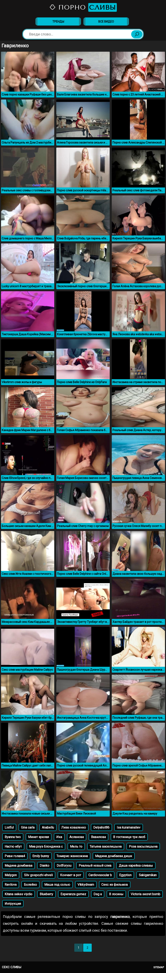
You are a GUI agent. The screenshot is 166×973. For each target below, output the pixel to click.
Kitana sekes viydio (18, 894)
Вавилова (98, 837)
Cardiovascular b (100, 875)
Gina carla (28, 827)
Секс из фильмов (114, 884)
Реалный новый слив (95, 865)
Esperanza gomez (73, 894)
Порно (86, 7)
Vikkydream (86, 884)
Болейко (30, 884)
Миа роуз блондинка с (46, 846)
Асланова (76, 837)
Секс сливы (11, 967)
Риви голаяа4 (15, 856)
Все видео (106, 21)
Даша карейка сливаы (136, 865)
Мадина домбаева (18, 865)
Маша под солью (57, 884)
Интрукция (13, 904)
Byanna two (13, 837)
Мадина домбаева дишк (113, 856)
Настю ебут (13, 846)
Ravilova (11, 884)
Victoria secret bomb (145, 894)
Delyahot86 (101, 827)
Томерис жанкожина (72, 856)
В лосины (116, 894)
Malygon (11, 875)
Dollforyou (64, 865)
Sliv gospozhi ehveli (38, 875)
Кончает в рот (70, 875)
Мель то (76, 846)
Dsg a (98, 894)
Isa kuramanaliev (128, 827)
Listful (9, 827)
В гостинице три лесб (129, 837)
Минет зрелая (38, 837)
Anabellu (48, 827)
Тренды (58, 21)
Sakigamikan (148, 875)
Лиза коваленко (73, 827)
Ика (59, 837)
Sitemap (158, 967)
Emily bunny (40, 856)
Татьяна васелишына (106, 846)
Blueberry (46, 894)
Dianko (44, 865)
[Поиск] (137, 34)
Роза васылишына (143, 846)
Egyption (125, 875)
